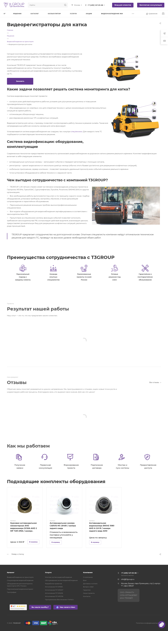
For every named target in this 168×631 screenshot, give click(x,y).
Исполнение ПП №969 (54, 587)
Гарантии (87, 590)
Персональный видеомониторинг (20, 589)
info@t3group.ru (127, 579)
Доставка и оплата (90, 583)
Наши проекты (89, 593)
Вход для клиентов (123, 5)
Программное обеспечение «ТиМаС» (59, 599)
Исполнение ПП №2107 (54, 590)
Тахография (11, 592)
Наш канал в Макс (67, 607)
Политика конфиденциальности (148, 623)
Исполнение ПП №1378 (54, 596)
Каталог (10, 572)
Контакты (86, 596)
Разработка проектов (53, 583)
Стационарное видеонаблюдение (20, 580)
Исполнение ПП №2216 (54, 593)
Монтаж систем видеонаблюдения (58, 577)
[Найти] (66, 5)
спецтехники (76, 131)
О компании (88, 577)
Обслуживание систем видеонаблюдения (61, 580)
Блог (85, 580)
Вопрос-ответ (88, 587)
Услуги (48, 572)
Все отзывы (154, 382)
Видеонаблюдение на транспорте (20, 577)
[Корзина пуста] (163, 14)
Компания (87, 572)
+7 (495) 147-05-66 (95, 5)
